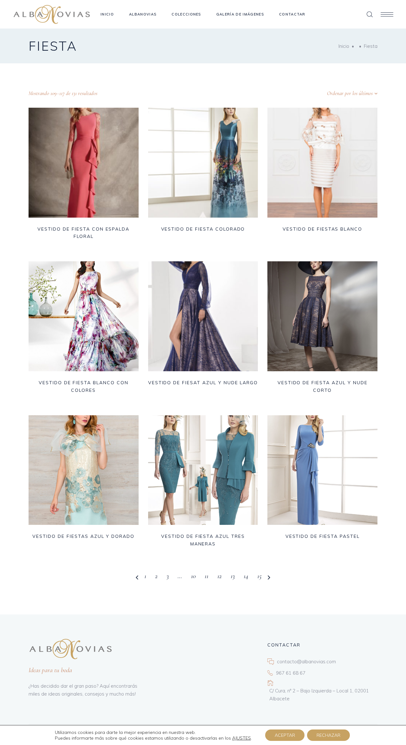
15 (259, 576)
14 (246, 576)
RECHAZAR (328, 735)
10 (193, 576)
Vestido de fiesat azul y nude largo (203, 382)
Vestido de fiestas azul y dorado (83, 536)
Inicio (343, 46)
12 (219, 576)
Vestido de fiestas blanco (322, 229)
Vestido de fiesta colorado (203, 229)
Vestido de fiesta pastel (322, 536)
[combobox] (337, 93)
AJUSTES (241, 738)
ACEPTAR (285, 735)
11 (206, 576)
